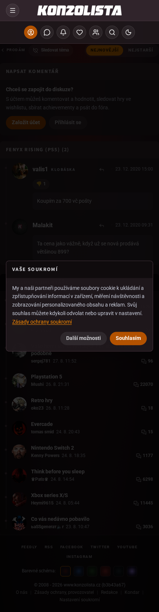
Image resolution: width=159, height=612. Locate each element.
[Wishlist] (79, 32)
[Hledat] (112, 32)
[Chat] (47, 32)
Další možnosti (83, 338)
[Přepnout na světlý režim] (128, 32)
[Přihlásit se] (30, 32)
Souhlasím (128, 338)
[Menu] (12, 10)
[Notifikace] (63, 32)
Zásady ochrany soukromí (42, 322)
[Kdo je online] (95, 32)
